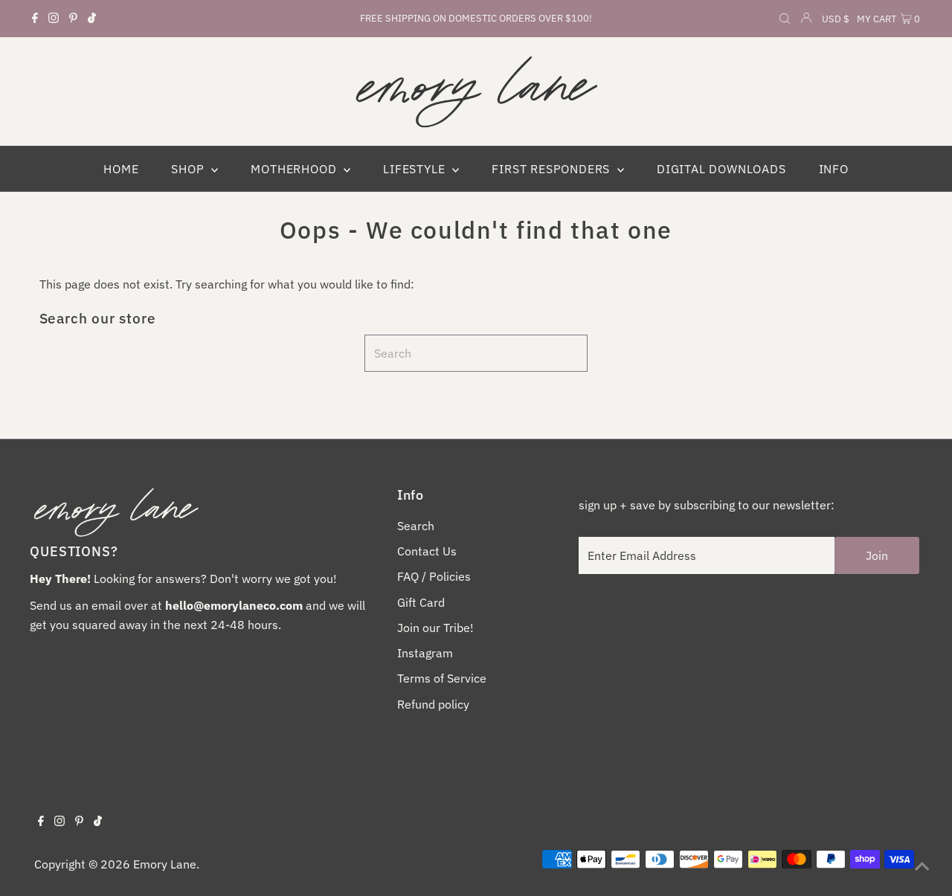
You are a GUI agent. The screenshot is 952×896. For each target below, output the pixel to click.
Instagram (425, 652)
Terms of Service (441, 678)
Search (415, 525)
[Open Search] (784, 19)
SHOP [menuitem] (189, 168)
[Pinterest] (73, 18)
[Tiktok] (92, 18)
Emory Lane (164, 864)
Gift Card (421, 602)
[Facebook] (35, 18)
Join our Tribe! (435, 627)
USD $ (835, 19)
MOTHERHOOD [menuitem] (295, 168)
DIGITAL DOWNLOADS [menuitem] (721, 168)
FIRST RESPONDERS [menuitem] (553, 168)
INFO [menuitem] (834, 168)
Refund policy (433, 704)
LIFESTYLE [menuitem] (415, 168)
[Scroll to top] (922, 866)
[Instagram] (53, 18)
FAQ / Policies (434, 576)
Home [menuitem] (120, 168)
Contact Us (427, 551)
